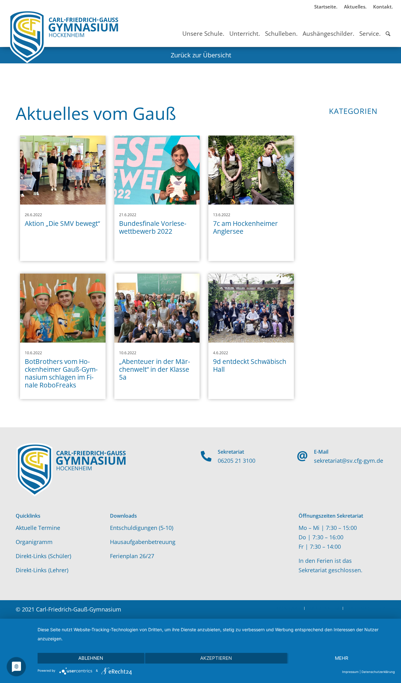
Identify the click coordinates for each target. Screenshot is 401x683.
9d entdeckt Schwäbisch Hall (249, 365)
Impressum (350, 672)
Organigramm (34, 542)
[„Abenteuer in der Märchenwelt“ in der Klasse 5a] (157, 308)
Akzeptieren (216, 658)
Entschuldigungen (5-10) (141, 527)
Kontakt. (383, 6)
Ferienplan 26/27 (132, 556)
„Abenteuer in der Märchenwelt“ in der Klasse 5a (154, 369)
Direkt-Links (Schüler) (43, 556)
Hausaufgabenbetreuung (142, 542)
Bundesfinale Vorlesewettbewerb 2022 (152, 227)
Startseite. (325, 6)
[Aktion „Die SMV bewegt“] (63, 170)
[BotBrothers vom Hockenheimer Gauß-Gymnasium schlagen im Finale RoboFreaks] (63, 308)
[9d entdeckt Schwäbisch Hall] (251, 308)
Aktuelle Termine (38, 527)
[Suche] (388, 28)
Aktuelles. (355, 6)
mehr (341, 658)
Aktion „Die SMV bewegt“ (62, 223)
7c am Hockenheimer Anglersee (245, 227)
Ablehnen (90, 658)
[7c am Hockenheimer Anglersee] (251, 170)
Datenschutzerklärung (378, 672)
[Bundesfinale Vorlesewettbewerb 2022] (157, 170)
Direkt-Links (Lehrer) (42, 570)
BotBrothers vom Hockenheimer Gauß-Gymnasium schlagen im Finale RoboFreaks (61, 373)
